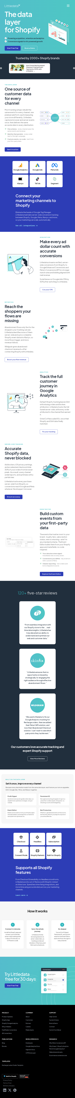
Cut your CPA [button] (47, 290)
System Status (54, 1020)
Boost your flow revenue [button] (16, 360)
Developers (29, 1043)
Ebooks (4, 1046)
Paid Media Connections (9, 1030)
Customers (29, 1020)
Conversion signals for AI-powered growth (25, 41)
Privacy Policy (7, 1080)
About (28, 1017)
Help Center (53, 1017)
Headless (37, 841)
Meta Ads (54, 170)
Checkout (21, 841)
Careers (28, 1026)
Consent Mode (21, 855)
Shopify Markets (37, 855)
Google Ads (37, 170)
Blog (3, 1043)
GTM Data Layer (31, 1053)
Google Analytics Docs (33, 1046)
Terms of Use (7, 1083)
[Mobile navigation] (68, 6)
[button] (29, 48)
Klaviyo (20, 183)
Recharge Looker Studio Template (12, 1065)
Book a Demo (53, 1023)
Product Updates (7, 1017)
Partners (28, 1023)
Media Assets (30, 1030)
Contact (52, 1026)
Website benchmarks (55, 1052)
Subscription (54, 841)
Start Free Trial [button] (12, 985)
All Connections (7, 1033)
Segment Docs (30, 1049)
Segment (54, 183)
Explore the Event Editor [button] (51, 574)
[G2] (14, 1090)
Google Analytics (20, 170)
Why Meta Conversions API (57, 1043)
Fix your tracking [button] (48, 432)
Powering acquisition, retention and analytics (26, 38)
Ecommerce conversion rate (58, 1055)
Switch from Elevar (55, 1030)
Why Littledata (6, 1026)
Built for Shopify (54, 855)
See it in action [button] (12, 149)
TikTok (37, 183)
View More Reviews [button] (37, 759)
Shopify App (6, 1020)
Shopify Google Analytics (10, 1023)
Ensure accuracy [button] (13, 497)
